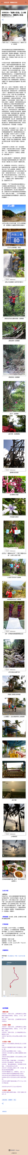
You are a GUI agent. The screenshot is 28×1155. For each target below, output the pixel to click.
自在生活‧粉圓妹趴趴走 (10, 2)
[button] (3, 20)
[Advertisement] (14, 1132)
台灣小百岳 (4, 1099)
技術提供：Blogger (14, 1150)
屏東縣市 (10, 1099)
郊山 (15, 1099)
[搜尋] (26, 2)
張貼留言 (4, 1111)
